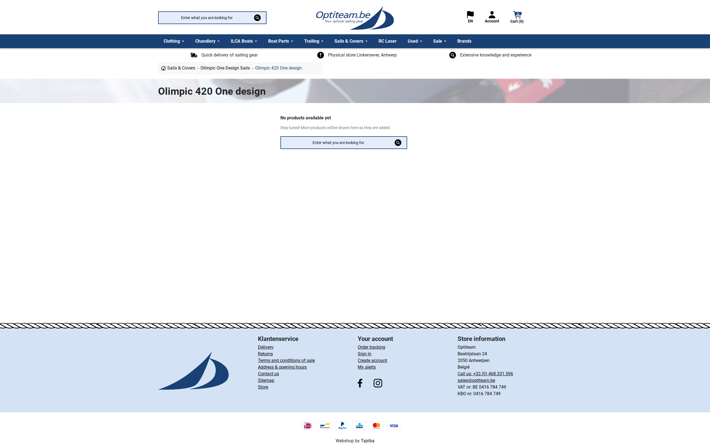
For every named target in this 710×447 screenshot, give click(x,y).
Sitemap (266, 380)
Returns (265, 353)
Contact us (268, 373)
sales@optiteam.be (476, 380)
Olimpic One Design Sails (225, 68)
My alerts (367, 367)
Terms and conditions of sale (286, 360)
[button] (517, 17)
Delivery (265, 347)
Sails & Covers (181, 68)
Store (263, 387)
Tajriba (367, 440)
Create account (372, 360)
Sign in (364, 353)
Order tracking (371, 347)
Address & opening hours (282, 367)
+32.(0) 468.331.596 (493, 373)
